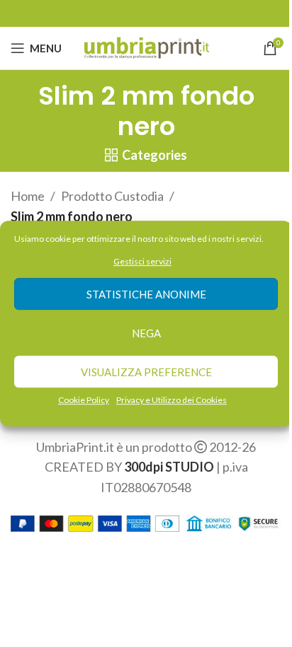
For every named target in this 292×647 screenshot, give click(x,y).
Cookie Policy (83, 400)
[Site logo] (146, 46)
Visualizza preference (146, 372)
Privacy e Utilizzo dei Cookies (171, 400)
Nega (146, 333)
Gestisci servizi (142, 261)
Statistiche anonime (146, 294)
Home (28, 196)
